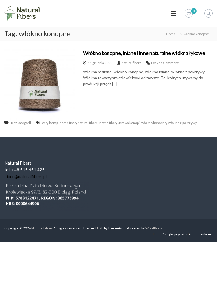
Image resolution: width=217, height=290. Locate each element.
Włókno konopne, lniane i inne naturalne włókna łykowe (144, 53)
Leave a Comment (165, 63)
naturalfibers (131, 63)
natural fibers (88, 123)
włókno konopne (153, 123)
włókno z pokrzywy (182, 123)
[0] (188, 13)
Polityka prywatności (177, 234)
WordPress (154, 228)
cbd (44, 123)
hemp (53, 123)
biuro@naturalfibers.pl (26, 176)
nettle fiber (107, 123)
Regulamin (205, 234)
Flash (99, 228)
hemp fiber (68, 123)
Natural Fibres (42, 228)
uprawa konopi (129, 123)
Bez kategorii (21, 123)
